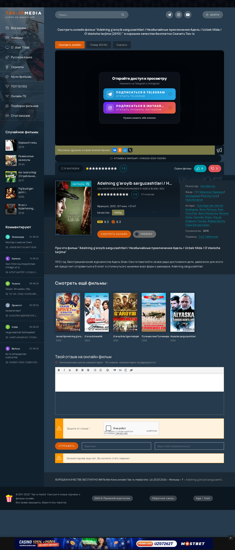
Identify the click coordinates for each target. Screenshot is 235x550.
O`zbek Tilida (20, 47)
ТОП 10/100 (19, 86)
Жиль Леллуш (207, 209)
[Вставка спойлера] (126, 370)
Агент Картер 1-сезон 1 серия (24, 272)
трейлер (146, 234)
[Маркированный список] (95, 370)
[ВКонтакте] (115, 150)
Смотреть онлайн (114, 234)
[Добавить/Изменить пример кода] (120, 370)
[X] (130, 150)
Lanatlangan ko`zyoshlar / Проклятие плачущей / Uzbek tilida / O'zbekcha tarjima (24, 337)
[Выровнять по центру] (82, 370)
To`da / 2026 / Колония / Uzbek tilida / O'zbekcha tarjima (24, 293)
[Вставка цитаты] (115, 370)
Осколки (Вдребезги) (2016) (24, 315)
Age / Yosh (203, 498)
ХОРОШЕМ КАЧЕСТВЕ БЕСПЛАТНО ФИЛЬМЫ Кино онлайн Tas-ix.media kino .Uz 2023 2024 (111, 479)
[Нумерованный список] (100, 370)
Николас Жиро (202, 217)
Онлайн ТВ (18, 96)
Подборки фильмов (24, 106)
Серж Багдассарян (197, 225)
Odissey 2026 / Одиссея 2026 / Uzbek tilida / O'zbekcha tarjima (24, 362)
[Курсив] (64, 370)
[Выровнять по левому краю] (77, 370)
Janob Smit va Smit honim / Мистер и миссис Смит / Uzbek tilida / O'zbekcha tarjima (24, 247)
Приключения (194, 199)
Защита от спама (77, 428)
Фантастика (210, 196)
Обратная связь (163, 498)
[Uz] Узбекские (208, 236)
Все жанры (18, 28)
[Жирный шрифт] (59, 370)
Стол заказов (20, 116)
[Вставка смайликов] (108, 370)
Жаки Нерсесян (208, 213)
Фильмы (174, 479)
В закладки (71, 168)
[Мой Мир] (125, 150)
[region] (139, 98)
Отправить (67, 445)
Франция (103, 206)
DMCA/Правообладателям (112, 498)
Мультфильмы (21, 77)
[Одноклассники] (120, 150)
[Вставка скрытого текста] (131, 370)
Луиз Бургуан (205, 205)
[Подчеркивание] (70, 370)
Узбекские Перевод (210, 192)
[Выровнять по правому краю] (88, 370)
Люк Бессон (207, 186)
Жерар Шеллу (216, 221)
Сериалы (17, 67)
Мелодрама (192, 196)
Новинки (17, 38)
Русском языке (21, 57)
